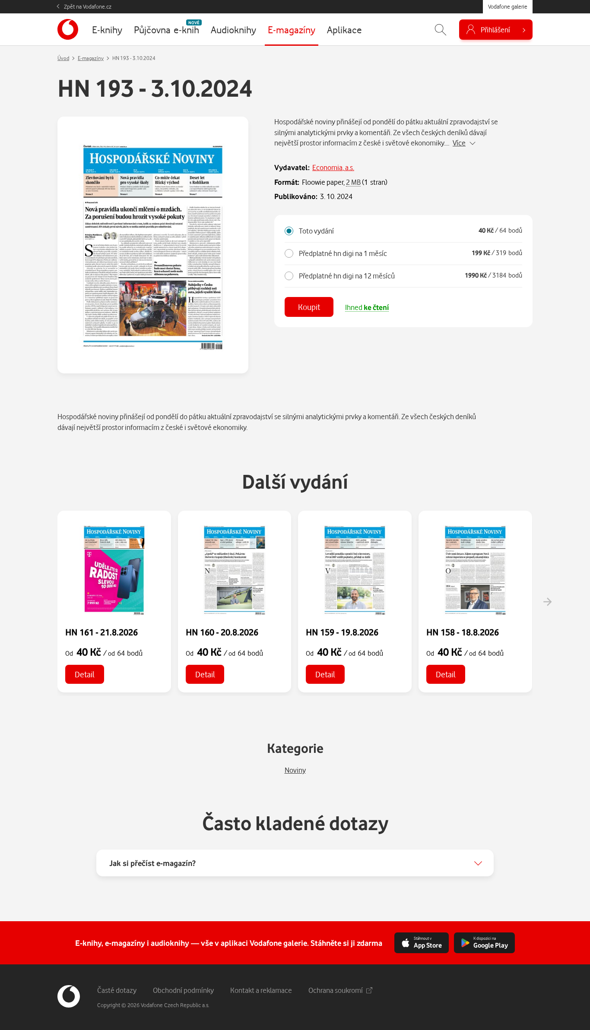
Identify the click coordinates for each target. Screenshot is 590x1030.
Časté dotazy (116, 990)
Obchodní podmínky (183, 990)
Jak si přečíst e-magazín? (152, 863)
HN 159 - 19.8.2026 (342, 632)
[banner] (67, 29)
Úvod (63, 58)
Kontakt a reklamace (261, 990)
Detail (85, 674)
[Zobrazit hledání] (440, 29)
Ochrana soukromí (335, 990)
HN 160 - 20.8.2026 (222, 632)
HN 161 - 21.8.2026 (101, 632)
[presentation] (547, 602)
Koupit (309, 307)
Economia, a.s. (333, 167)
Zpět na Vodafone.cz (87, 6)
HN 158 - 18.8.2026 (462, 632)
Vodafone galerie (507, 6)
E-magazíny (91, 58)
